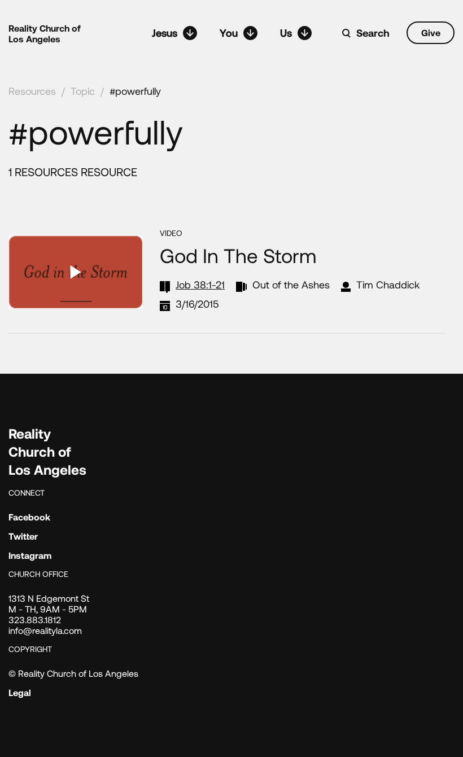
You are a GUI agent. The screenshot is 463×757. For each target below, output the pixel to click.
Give (430, 32)
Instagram (29, 555)
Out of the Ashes (291, 284)
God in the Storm (238, 255)
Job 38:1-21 (200, 284)
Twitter (23, 536)
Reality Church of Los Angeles (44, 33)
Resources (32, 91)
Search (373, 33)
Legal (19, 692)
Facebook (29, 516)
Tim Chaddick (388, 284)
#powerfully (135, 91)
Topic (83, 91)
